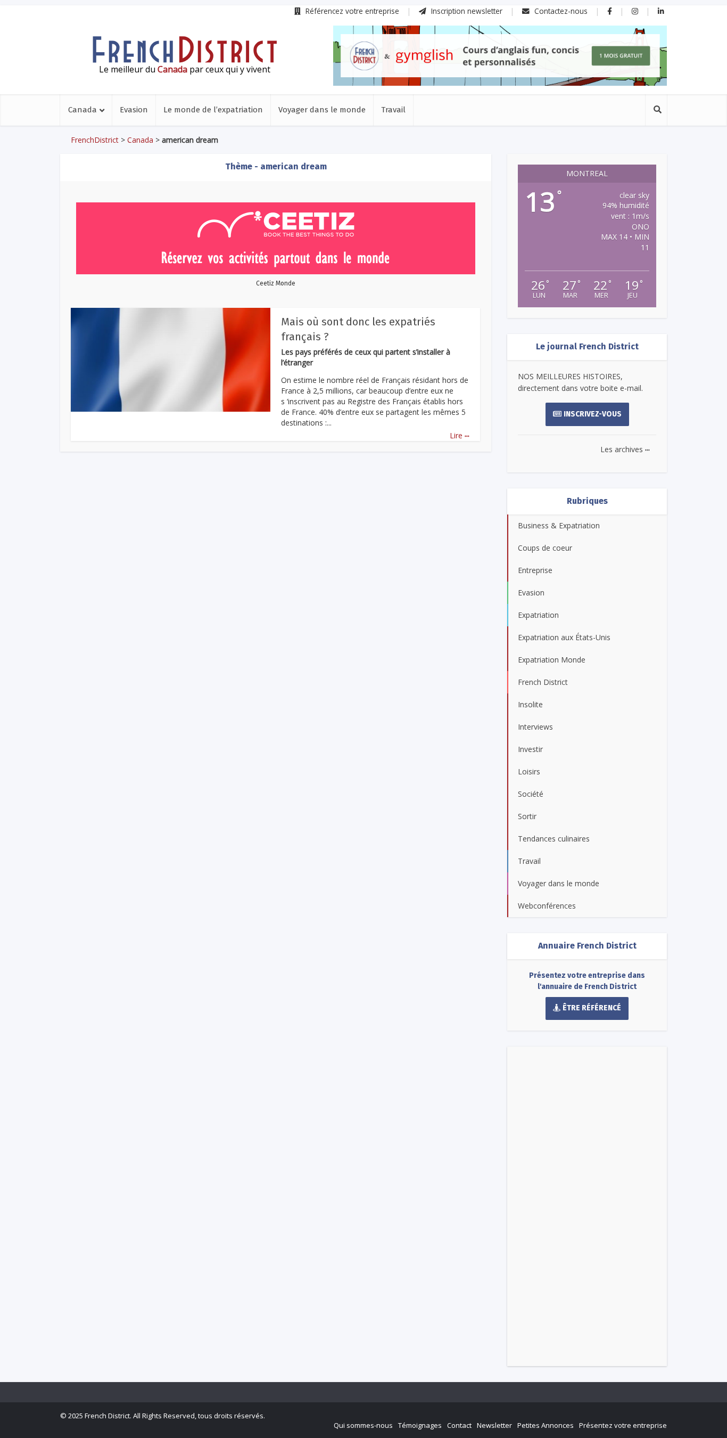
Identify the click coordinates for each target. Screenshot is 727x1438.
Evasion (134, 110)
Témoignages (420, 1425)
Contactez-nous (560, 11)
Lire (459, 435)
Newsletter (494, 1425)
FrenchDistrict (95, 140)
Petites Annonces (545, 1425)
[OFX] (500, 56)
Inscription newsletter (465, 11)
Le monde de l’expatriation (213, 110)
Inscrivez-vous (593, 414)
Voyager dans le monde (322, 110)
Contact (459, 1425)
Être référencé (592, 1007)
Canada (82, 110)
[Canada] (184, 49)
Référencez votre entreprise (351, 11)
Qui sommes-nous (363, 1425)
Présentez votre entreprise (623, 1425)
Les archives (625, 449)
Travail (393, 110)
